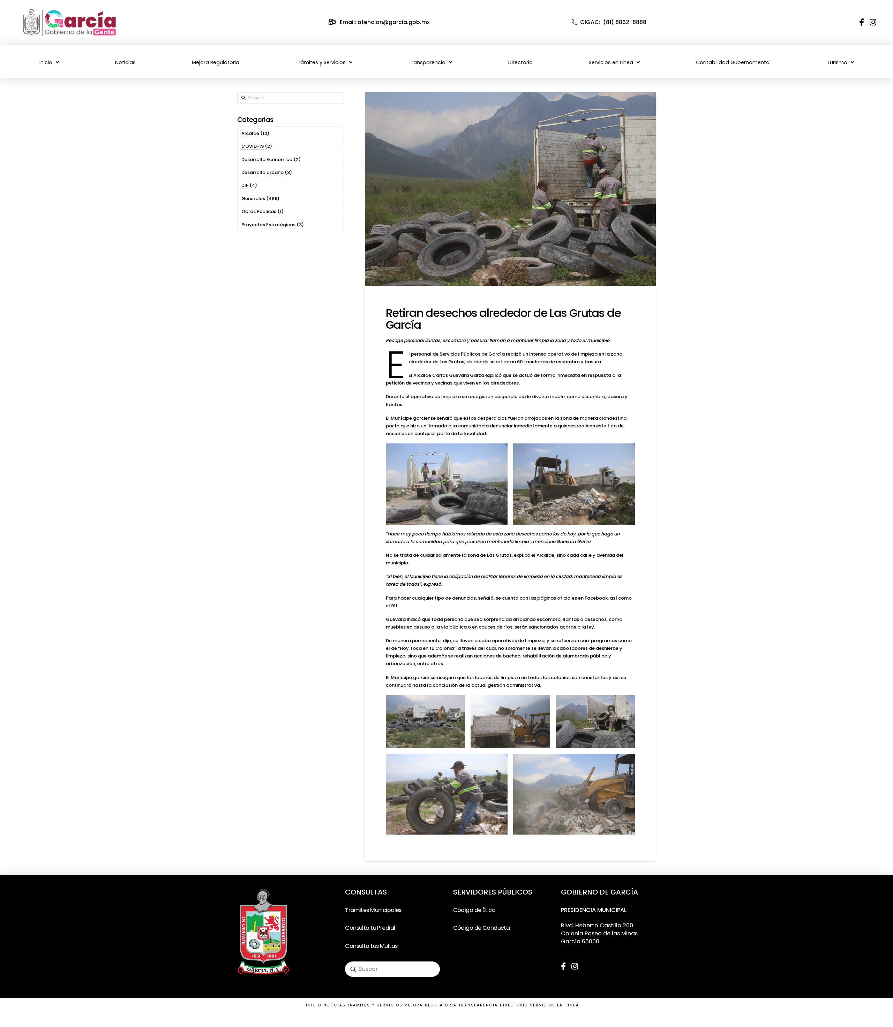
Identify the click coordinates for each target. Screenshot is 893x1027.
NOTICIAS (334, 1005)
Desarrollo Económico (266, 159)
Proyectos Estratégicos (268, 224)
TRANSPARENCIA (478, 1005)
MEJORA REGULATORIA (430, 1005)
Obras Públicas (258, 211)
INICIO (313, 1005)
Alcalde (250, 133)
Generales (253, 198)
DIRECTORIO (514, 1005)
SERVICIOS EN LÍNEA (554, 1005)
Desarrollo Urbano (262, 172)
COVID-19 (252, 146)
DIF (244, 185)
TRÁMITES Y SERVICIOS (375, 1005)
